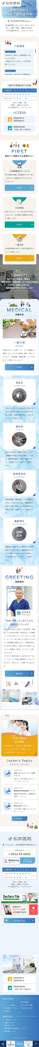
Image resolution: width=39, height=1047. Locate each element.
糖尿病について (10, 1025)
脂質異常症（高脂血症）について (15, 1028)
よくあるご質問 (27, 1005)
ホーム (7, 1002)
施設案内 (7, 1011)
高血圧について (10, 1022)
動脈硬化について (10, 1031)
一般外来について (10, 1020)
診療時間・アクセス (11, 1008)
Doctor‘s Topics (27, 1008)
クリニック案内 (10, 1005)
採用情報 (25, 1002)
